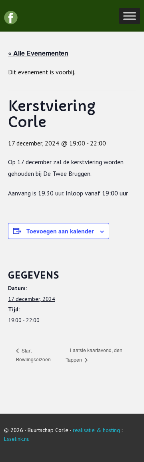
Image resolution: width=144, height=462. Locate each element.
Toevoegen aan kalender (60, 231)
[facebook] (11, 17)
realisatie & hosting (96, 430)
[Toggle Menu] (129, 16)
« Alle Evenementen (38, 53)
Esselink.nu (17, 438)
